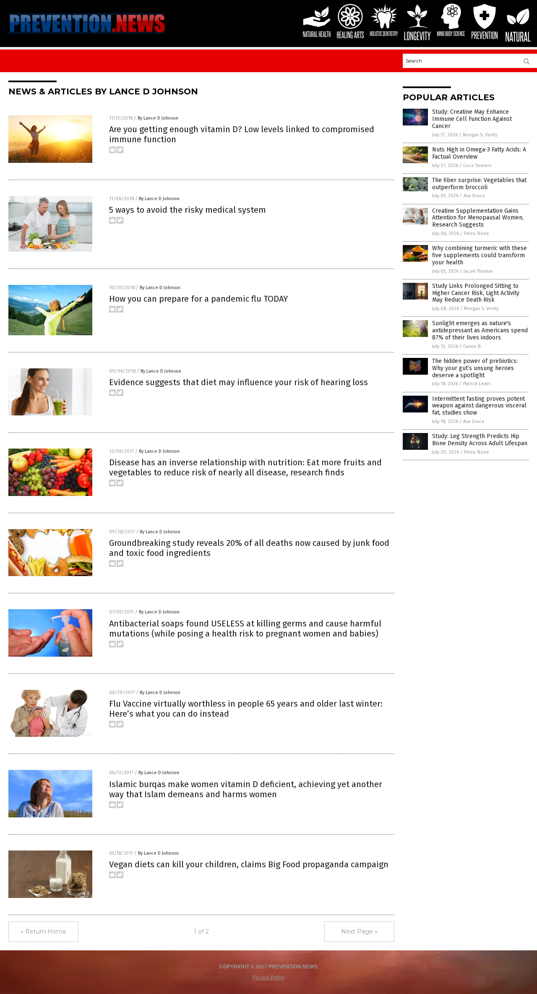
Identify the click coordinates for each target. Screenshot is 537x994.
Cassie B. (472, 346)
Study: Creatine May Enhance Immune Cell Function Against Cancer (472, 119)
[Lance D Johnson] (87, 34)
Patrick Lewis (476, 383)
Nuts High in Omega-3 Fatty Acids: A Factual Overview (479, 153)
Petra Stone (476, 233)
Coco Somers (477, 165)
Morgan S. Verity (480, 135)
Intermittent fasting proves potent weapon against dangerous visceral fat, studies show (479, 406)
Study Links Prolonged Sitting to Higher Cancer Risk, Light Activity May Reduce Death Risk (475, 293)
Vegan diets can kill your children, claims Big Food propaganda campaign (248, 864)
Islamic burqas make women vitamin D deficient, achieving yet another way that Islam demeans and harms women (245, 789)
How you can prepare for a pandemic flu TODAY (198, 299)
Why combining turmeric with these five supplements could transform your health (479, 255)
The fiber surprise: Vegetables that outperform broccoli (479, 184)
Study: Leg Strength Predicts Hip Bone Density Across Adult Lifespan (479, 440)
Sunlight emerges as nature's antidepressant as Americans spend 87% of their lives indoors (480, 330)
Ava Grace (474, 195)
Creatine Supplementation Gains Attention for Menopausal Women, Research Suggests (478, 218)
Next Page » (359, 931)
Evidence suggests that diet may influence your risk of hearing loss (238, 382)
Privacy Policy (268, 978)
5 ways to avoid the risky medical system (187, 210)
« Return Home (43, 931)
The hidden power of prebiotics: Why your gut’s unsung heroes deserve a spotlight (475, 368)
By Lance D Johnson (158, 118)
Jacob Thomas (478, 271)
